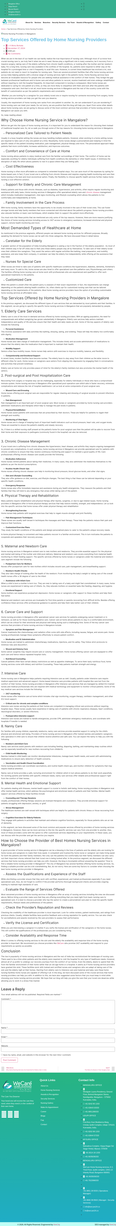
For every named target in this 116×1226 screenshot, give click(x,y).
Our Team (71, 22)
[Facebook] (4, 1114)
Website (4, 1046)
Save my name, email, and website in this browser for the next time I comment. (37, 1055)
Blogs (43, 1116)
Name (4, 1028)
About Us (29, 22)
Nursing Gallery (47, 1103)
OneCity (56, 1225)
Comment (6, 999)
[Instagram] (16, 1114)
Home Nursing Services (50, 1090)
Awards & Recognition (85, 22)
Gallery (98, 22)
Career (43, 1112)
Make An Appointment (49, 1107)
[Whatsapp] (10, 1114)
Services (38, 22)
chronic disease (92, 192)
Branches (46, 22)
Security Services (58, 22)
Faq (42, 1120)
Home (3, 29)
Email (4, 1037)
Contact (106, 22)
